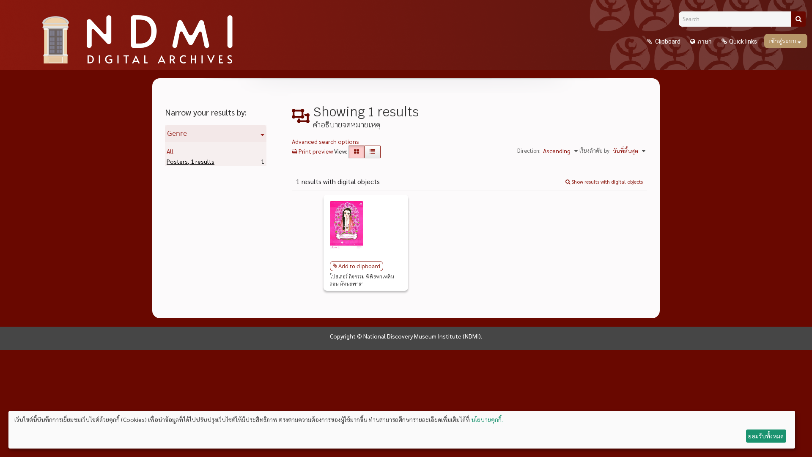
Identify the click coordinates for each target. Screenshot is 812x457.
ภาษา (704, 41)
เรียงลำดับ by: (595, 150)
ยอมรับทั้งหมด (766, 436)
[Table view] (372, 152)
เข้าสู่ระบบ (783, 41)
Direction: (528, 150)
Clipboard (667, 41)
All (170, 151)
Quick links (743, 41)
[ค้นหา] (798, 19)
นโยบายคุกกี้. (487, 419)
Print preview (315, 151)
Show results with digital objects (606, 181)
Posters (190, 161)
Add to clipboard (359, 266)
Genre (177, 133)
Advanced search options (325, 141)
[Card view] (356, 152)
